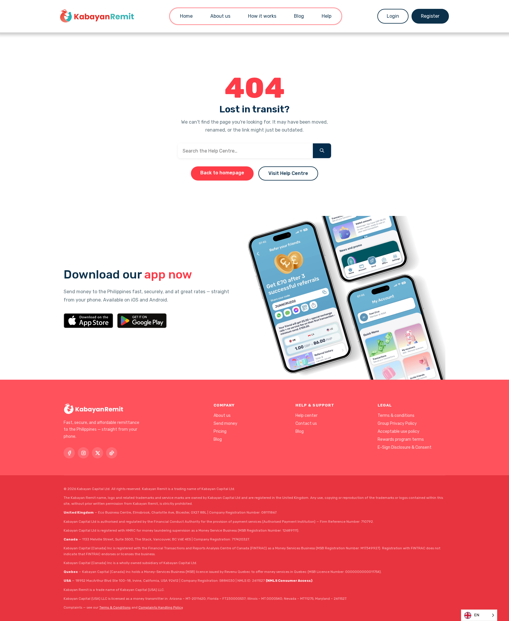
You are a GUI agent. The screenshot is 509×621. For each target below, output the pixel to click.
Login (393, 16)
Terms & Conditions (114, 607)
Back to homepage (222, 173)
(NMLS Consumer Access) (289, 581)
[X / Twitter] (97, 452)
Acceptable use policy (398, 431)
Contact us (306, 423)
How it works (262, 16)
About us (220, 16)
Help (326, 16)
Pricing (220, 431)
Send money (225, 423)
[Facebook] (69, 452)
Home (186, 16)
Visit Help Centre (288, 173)
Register (430, 16)
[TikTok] (111, 452)
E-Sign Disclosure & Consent (405, 447)
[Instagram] (83, 452)
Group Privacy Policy (397, 423)
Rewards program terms (401, 439)
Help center (306, 415)
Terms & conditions (396, 415)
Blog (299, 16)
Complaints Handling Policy (160, 607)
